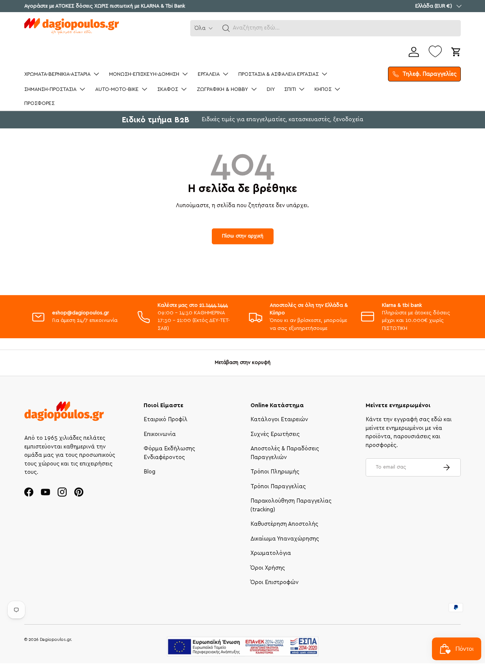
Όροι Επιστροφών (274, 582)
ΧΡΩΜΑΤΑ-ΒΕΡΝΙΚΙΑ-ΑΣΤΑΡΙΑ (57, 74)
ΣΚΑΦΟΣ (167, 89)
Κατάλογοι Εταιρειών (279, 419)
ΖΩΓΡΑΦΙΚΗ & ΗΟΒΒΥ (222, 89)
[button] (226, 28)
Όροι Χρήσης (267, 568)
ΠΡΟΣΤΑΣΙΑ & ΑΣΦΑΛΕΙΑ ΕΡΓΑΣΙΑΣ (278, 74)
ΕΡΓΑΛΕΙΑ (209, 74)
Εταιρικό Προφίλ (166, 419)
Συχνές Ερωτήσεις (275, 434)
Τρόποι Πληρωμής (274, 472)
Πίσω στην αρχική (242, 236)
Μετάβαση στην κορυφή (243, 362)
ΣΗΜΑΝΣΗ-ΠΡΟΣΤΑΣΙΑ (50, 89)
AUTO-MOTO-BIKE (117, 89)
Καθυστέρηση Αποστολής (284, 524)
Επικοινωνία (160, 434)
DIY (271, 89)
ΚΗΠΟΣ (323, 89)
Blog (149, 472)
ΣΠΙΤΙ (290, 89)
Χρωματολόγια (270, 553)
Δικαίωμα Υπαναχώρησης (284, 539)
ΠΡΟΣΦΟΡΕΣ (39, 103)
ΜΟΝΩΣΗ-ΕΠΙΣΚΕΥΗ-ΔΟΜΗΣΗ (144, 74)
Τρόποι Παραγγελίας (278, 486)
